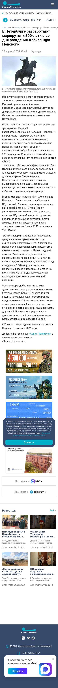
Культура (37, 51)
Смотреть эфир (19, 20)
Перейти (18, 671)
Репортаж (9, 510)
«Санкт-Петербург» (40, 333)
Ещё (52, 510)
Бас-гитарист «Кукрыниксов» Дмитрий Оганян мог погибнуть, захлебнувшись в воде (30, 13)
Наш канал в (22, 481)
